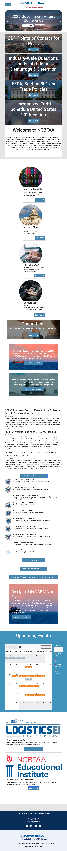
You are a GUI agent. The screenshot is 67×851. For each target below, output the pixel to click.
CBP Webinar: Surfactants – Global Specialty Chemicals (29, 513)
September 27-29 (28, 26)
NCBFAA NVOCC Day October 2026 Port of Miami (27, 552)
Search (59, 3)
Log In (7, 4)
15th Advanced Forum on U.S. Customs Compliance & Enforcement (32, 544)
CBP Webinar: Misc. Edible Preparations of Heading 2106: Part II (31, 536)
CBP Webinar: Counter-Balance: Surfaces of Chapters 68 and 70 (31, 481)
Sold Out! (40, 26)
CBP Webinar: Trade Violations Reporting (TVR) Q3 (15, 676)
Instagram (40, 826)
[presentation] (7, 21)
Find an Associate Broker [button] (33, 389)
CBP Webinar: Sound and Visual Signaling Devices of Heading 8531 (32, 520)
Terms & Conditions (35, 813)
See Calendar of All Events (33, 560)
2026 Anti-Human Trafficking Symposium (25, 686)
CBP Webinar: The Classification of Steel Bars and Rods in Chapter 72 (42, 676)
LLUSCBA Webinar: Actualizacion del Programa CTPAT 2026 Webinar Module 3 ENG (28, 679)
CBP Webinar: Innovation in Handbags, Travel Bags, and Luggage (22, 676)
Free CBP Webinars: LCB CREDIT (33, 569)
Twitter (31, 826)
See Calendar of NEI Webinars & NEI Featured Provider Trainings (33, 577)
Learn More (39, 276)
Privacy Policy (25, 813)
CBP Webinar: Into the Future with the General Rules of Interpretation (28, 667)
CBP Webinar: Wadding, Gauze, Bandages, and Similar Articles (30, 489)
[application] (28, 677)
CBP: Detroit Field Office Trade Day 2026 (28, 676)
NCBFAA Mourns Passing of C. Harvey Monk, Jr (30, 431)
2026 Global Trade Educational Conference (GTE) (15, 658)
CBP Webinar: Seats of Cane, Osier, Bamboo (25, 505)
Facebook (27, 826)
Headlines (40, 238)
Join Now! (40, 200)
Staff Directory (33, 816)
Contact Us (19, 813)
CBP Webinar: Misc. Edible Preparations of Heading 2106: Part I (31, 528)
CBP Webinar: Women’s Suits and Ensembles (35, 676)
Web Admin (48, 813)
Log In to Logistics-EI (33, 749)
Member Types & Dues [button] (21, 617)
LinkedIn (36, 826)
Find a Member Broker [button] (33, 363)
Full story (7, 428)
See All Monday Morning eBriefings (33, 476)
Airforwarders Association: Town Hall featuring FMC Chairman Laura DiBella (35, 686)
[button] (29, 30)
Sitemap (42, 813)
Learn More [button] (33, 50)
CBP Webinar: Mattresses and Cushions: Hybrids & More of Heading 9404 (28, 695)
